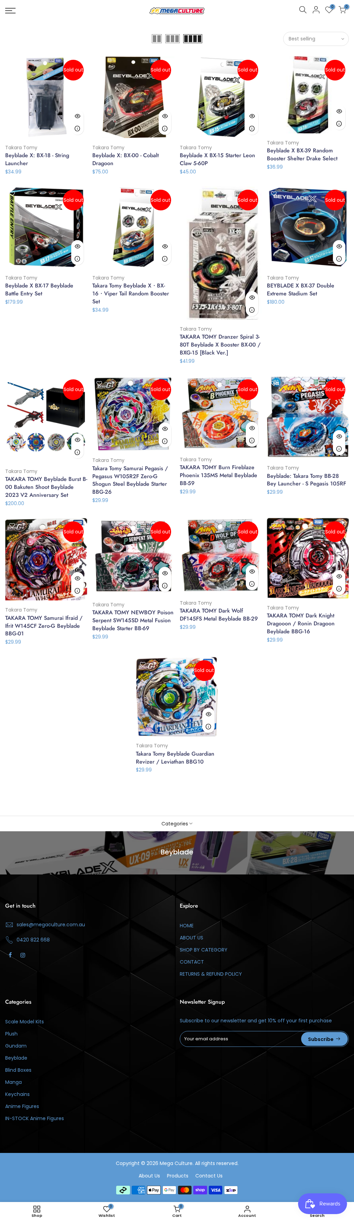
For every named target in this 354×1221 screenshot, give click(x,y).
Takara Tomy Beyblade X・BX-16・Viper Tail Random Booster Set (130, 293)
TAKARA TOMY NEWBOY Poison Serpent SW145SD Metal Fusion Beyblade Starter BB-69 (133, 620)
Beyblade (16, 1057)
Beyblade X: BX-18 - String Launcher (37, 159)
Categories (174, 823)
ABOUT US (191, 937)
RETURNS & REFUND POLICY (211, 974)
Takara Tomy (21, 147)
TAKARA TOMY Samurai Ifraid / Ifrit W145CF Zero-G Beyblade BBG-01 (44, 626)
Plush (11, 1033)
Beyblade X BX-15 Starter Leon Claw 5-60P (217, 159)
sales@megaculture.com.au (51, 924)
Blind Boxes (18, 1070)
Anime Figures (22, 1106)
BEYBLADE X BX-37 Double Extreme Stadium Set (300, 289)
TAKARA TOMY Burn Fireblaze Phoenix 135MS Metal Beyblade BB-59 (218, 475)
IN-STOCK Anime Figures (34, 1118)
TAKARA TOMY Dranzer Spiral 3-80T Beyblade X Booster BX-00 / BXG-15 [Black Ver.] (220, 345)
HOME (187, 925)
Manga (13, 1082)
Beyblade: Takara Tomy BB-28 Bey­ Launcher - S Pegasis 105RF (306, 480)
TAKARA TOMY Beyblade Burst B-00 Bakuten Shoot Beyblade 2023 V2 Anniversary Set (46, 487)
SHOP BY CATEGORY (203, 949)
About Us (149, 1175)
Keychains (17, 1094)
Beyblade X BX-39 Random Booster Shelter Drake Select (302, 154)
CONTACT (192, 961)
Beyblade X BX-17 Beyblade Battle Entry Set (39, 289)
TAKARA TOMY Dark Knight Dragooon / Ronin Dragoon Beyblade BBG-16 (301, 623)
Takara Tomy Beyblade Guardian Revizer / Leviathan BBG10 (175, 758)
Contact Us (209, 1175)
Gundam (16, 1045)
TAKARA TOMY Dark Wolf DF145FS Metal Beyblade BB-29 (219, 615)
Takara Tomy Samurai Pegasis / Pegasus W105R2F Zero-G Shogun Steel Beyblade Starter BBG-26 (130, 480)
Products (177, 1175)
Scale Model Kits (24, 1021)
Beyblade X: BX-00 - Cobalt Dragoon (125, 159)
